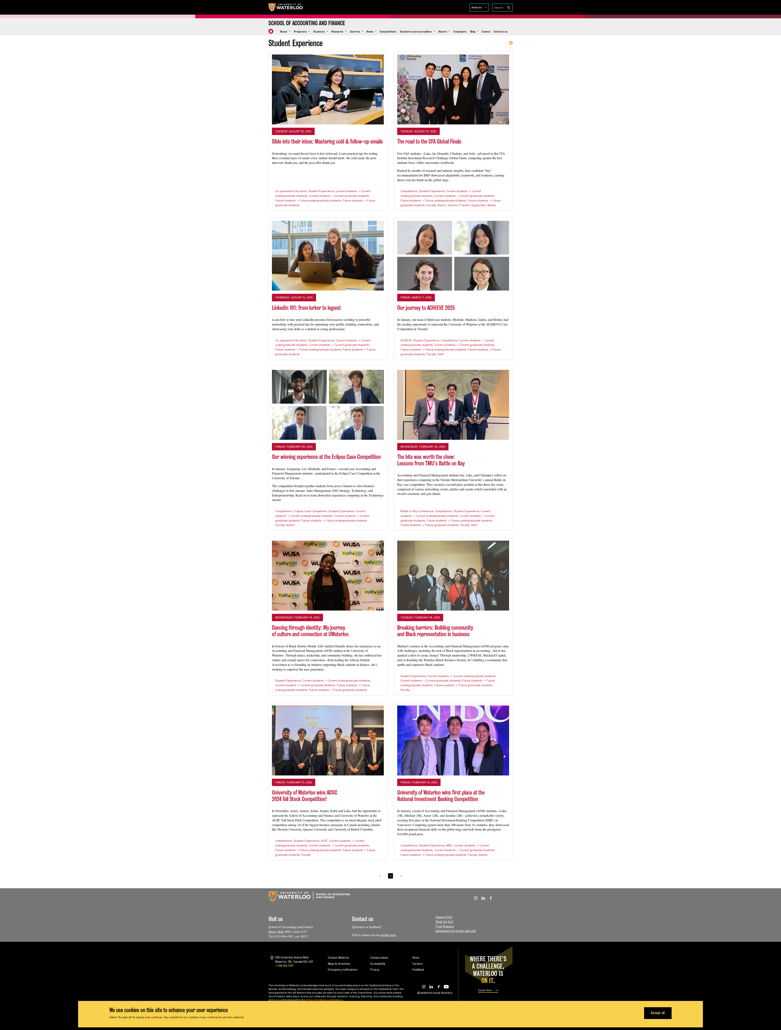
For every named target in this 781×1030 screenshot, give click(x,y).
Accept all (658, 1013)
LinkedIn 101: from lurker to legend (306, 307)
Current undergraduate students (311, 515)
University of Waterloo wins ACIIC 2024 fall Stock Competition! (304, 795)
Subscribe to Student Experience (511, 43)
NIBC (449, 845)
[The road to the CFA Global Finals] (453, 89)
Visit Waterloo (444, 926)
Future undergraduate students (320, 200)
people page (388, 935)
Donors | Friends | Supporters (467, 205)
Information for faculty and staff (455, 931)
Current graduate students (351, 195)
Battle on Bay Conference (416, 511)
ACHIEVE (406, 340)
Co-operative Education (291, 191)
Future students (285, 200)
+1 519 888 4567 (284, 965)
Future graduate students (441, 525)
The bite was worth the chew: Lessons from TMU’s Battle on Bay (431, 460)
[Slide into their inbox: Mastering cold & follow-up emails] (328, 89)
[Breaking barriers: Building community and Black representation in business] (453, 576)
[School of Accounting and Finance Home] (270, 31)
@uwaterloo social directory (434, 992)
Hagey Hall (275, 931)
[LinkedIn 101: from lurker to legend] (328, 256)
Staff (440, 354)
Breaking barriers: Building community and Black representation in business (435, 631)
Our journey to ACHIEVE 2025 (426, 307)
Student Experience (321, 191)
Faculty (431, 205)
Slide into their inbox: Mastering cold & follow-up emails (327, 141)
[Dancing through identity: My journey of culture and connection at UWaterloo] (328, 576)
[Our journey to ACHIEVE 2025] (453, 256)
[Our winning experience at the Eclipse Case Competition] (328, 405)
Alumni (441, 205)
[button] (479, 7)
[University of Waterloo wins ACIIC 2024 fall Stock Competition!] (328, 740)
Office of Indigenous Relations (324, 1000)
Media (492, 205)
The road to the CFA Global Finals (429, 141)
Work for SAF (444, 921)
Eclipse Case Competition (310, 511)
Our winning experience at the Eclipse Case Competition (326, 456)
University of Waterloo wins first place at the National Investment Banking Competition (441, 795)
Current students (346, 191)
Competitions (408, 191)
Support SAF (443, 917)
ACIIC (324, 840)
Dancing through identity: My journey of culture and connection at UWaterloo (310, 631)
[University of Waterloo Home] (285, 7)
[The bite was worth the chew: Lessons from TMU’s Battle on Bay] (453, 405)
